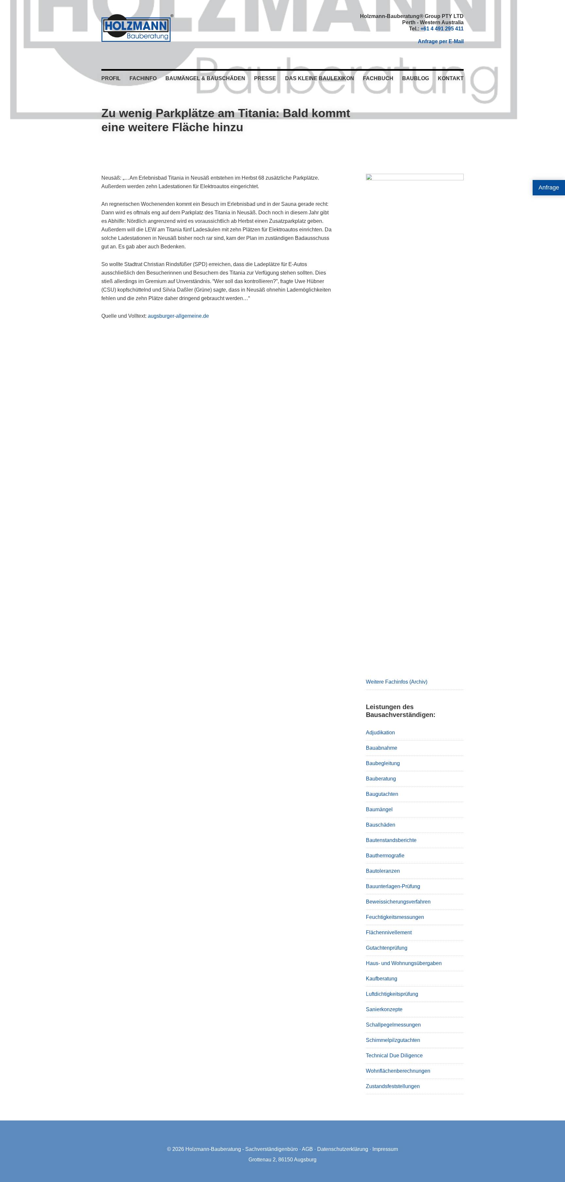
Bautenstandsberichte (391, 840)
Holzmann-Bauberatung (137, 28)
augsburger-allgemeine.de (178, 316)
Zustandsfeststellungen (393, 1086)
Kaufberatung (381, 978)
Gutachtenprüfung (386, 948)
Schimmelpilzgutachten (393, 1040)
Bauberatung (381, 778)
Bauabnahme (381, 748)
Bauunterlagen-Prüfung (393, 886)
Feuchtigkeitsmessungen (395, 917)
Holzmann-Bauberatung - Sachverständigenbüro (241, 1149)
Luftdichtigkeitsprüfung (392, 994)
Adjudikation (380, 732)
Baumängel (379, 809)
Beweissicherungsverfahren (398, 901)
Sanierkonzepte (384, 1009)
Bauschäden (380, 825)
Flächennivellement (389, 932)
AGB (307, 1149)
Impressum (385, 1149)
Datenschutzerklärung (342, 1149)
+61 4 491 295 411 (442, 28)
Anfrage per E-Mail (441, 41)
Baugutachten (382, 794)
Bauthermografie (385, 855)
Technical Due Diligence (394, 1055)
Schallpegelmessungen (393, 1025)
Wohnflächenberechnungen (398, 1071)
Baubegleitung (383, 763)
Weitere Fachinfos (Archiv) (396, 682)
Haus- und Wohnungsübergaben (404, 963)
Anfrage (549, 187)
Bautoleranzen (383, 871)
